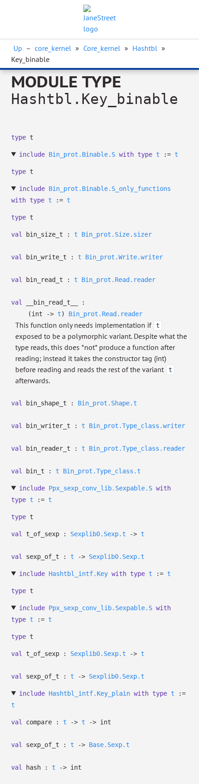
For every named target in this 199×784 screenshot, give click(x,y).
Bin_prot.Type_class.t (102, 471)
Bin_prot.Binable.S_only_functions (110, 188)
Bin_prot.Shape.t (107, 403)
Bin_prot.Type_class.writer (137, 425)
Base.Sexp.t (109, 744)
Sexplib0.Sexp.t (98, 534)
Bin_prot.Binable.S (82, 154)
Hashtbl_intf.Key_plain (89, 693)
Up (17, 48)
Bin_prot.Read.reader (118, 279)
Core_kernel (101, 48)
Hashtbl (144, 48)
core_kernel (53, 48)
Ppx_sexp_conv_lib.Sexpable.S (100, 488)
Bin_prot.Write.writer (124, 257)
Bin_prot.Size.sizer (116, 234)
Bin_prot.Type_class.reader (137, 448)
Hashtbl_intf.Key (78, 573)
